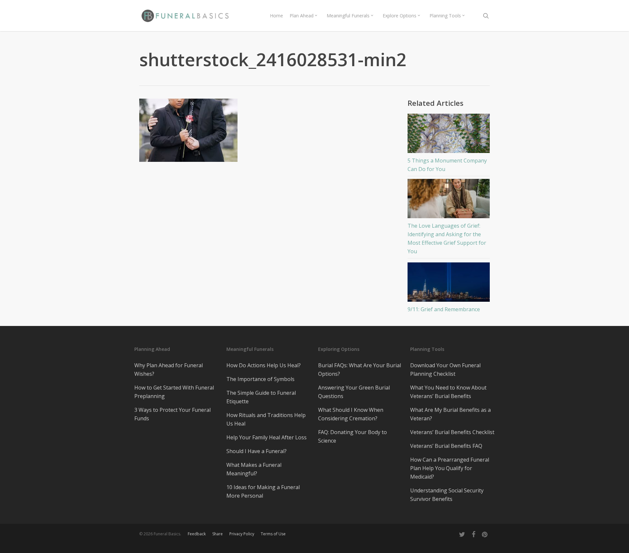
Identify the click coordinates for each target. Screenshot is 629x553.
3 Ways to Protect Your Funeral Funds (172, 414)
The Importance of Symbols (260, 379)
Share (217, 534)
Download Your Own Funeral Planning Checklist (445, 369)
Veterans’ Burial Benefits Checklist (452, 432)
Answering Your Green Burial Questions (354, 392)
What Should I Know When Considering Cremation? (350, 414)
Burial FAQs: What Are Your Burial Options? (359, 369)
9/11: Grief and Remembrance (444, 309)
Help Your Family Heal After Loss (266, 437)
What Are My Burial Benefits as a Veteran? (450, 414)
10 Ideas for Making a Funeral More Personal (263, 491)
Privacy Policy (241, 534)
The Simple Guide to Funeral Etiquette (261, 397)
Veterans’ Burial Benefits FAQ (446, 445)
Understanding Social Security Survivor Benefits (447, 495)
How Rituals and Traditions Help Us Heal (266, 419)
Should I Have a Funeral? (256, 451)
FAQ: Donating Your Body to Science (352, 436)
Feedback (197, 534)
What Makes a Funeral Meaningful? (253, 469)
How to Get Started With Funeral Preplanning (174, 392)
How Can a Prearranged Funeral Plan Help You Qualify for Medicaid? (449, 468)
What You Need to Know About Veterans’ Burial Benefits (448, 392)
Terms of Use (273, 534)
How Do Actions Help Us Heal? (263, 365)
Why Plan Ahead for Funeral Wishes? (168, 369)
